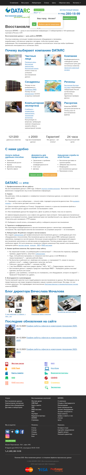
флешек (33, 245)
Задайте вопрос (63, 432)
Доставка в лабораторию (13, 407)
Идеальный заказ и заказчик (41, 314)
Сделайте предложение (66, 430)
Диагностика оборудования (14, 405)
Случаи (60, 418)
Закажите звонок (69, 18)
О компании (14, 3)
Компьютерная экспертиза (14, 403)
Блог (33, 436)
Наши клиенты (63, 413)
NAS (53, 363)
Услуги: (7, 398)
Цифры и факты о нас (65, 416)
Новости (34, 434)
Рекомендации (63, 405)
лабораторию (18, 235)
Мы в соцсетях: (10, 425)
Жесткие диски (18, 363)
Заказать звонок (35, 175)
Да (34, 24)
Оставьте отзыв (63, 428)
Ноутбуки (55, 368)
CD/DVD (54, 377)
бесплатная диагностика (29, 65)
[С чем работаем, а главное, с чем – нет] (16, 304)
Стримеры (55, 382)
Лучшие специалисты (65, 411)
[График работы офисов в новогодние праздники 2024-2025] (10, 341)
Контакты (76, 3)
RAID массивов (47, 245)
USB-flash (34, 403)
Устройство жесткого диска (67, 312)
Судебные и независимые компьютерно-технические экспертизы (30, 113)
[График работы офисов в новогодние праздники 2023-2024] (10, 353)
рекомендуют (29, 94)
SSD (38, 245)
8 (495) (69, 13)
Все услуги (25, 3)
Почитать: (34, 425)
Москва (37, 12)
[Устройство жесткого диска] (69, 303)
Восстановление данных (13, 401)
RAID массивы (18, 382)
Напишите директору (65, 434)
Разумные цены (30, 62)
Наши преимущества (65, 407)
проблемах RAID (30, 89)
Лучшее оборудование (65, 409)
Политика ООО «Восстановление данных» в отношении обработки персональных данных (43, 458)
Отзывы (34, 432)
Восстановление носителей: (41, 398)
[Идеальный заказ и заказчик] (43, 304)
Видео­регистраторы (59, 373)
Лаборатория (36, 3)
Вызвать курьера (50, 175)
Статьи (46, 3)
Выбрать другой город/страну (49, 24)
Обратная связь (64, 3)
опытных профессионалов (50, 188)
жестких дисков (24, 245)
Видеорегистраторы (38, 416)
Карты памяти (17, 373)
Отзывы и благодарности (66, 403)
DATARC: (61, 398)
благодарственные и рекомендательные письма (61, 284)
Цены (54, 3)
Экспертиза (56, 387)
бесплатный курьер (31, 68)
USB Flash (16, 368)
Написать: (61, 425)
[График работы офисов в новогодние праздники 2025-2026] (10, 329)
